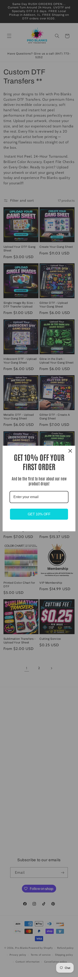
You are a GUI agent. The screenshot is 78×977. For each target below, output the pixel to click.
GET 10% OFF (39, 514)
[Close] (70, 451)
